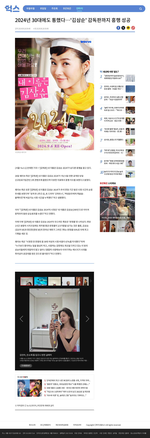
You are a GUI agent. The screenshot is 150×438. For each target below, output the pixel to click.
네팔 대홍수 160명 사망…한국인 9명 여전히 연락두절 (66, 388)
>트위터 (123, 28)
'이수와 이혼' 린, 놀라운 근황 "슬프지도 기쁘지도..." (65, 395)
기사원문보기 (25, 366)
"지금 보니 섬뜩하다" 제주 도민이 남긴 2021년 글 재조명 (67, 392)
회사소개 (32, 425)
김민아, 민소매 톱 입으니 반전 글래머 (36, 355)
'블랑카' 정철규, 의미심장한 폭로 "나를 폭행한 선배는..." (67, 384)
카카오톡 (128, 28)
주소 (133, 28)
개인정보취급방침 (62, 425)
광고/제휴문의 (45, 425)
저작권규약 (77, 425)
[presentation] (18, 281)
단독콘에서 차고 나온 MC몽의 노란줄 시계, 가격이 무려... (67, 380)
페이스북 (118, 28)
